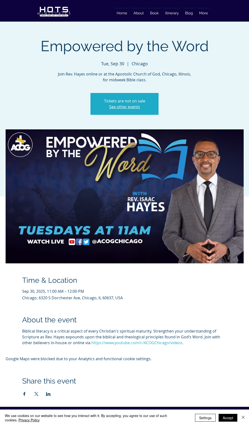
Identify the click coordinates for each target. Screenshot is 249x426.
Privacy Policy (29, 420)
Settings (205, 417)
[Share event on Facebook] (24, 394)
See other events (124, 106)
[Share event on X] (36, 394)
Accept (228, 417)
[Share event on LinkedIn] (48, 394)
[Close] (243, 417)
